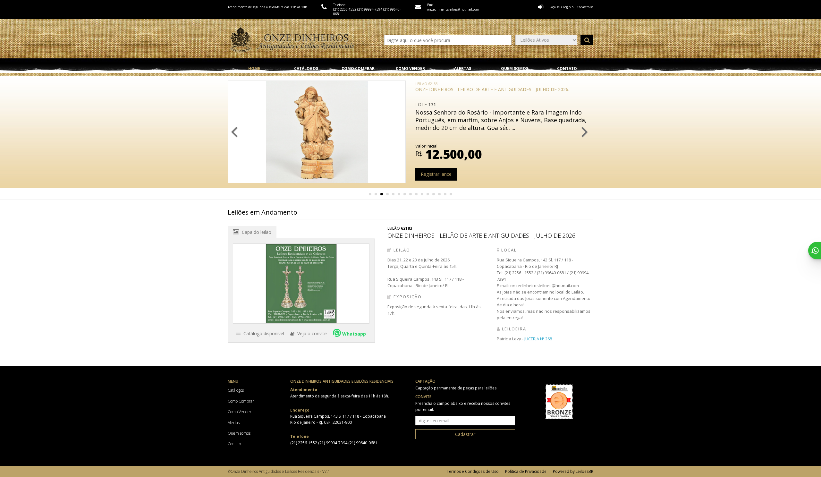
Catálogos (306, 68)
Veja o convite (311, 333)
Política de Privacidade (525, 471)
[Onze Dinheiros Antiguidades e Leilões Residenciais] (292, 40)
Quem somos (514, 68)
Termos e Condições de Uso (473, 471)
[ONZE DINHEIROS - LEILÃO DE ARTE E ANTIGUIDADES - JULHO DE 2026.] (301, 283)
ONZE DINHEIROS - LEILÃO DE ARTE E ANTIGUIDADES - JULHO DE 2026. (492, 86)
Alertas (462, 68)
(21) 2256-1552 (345, 9)
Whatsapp (353, 334)
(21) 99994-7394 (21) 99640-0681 (347, 443)
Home (254, 68)
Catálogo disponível (263, 333)
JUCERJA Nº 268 (538, 339)
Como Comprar (358, 68)
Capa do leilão (256, 232)
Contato (567, 68)
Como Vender (410, 68)
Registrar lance (436, 174)
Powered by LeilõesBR (573, 471)
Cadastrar (465, 434)
